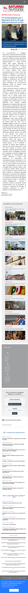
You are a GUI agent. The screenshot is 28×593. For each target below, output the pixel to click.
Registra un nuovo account (15, 404)
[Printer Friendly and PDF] (22, 49)
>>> (18, 540)
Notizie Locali (7, 15)
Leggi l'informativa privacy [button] (7, 586)
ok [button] (14, 590)
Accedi (14, 413)
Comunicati (16, 15)
